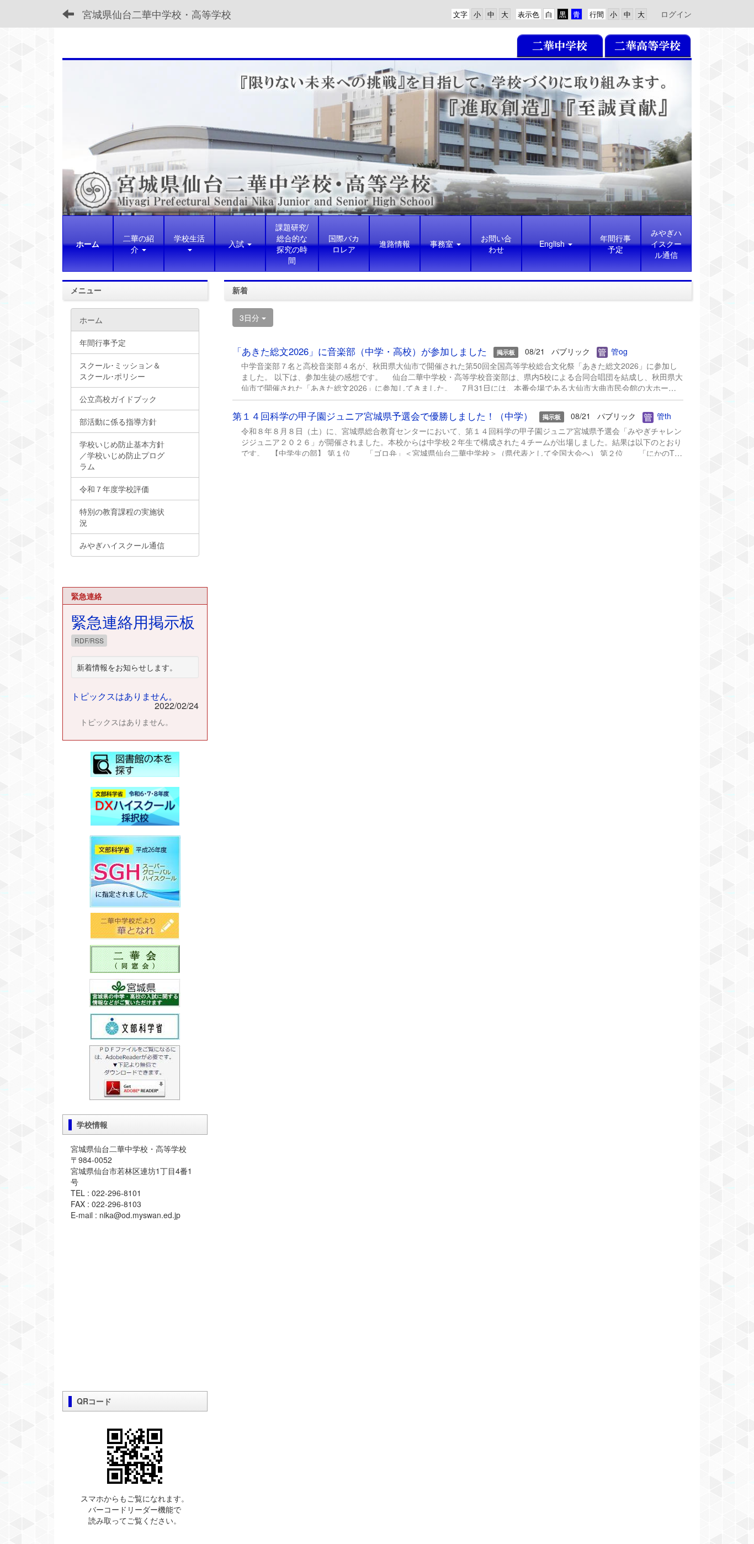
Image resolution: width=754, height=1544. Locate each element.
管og (619, 351)
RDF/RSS (89, 640)
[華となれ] (135, 926)
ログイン (676, 13)
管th (664, 415)
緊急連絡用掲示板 (133, 621)
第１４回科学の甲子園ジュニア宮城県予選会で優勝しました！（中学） (382, 415)
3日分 (251, 317)
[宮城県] (134, 992)
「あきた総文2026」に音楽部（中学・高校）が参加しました (359, 351)
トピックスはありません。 (124, 696)
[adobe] (134, 1071)
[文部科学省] (135, 1025)
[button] (189, 243)
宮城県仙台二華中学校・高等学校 (156, 14)
